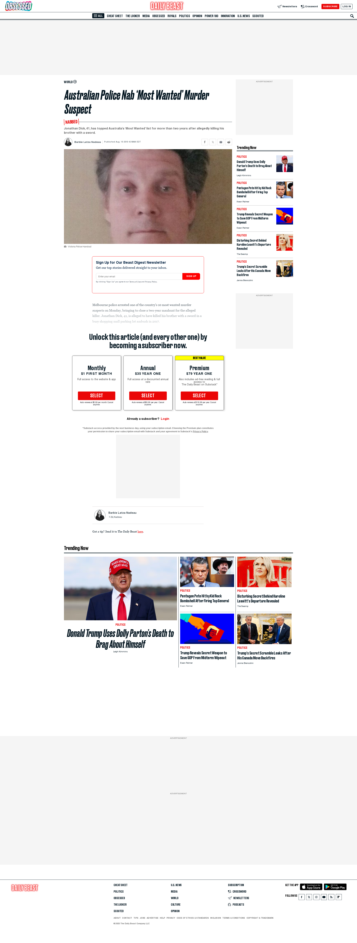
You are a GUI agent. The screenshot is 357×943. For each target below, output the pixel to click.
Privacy (171, 918)
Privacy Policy (151, 282)
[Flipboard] (339, 898)
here (140, 531)
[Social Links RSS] (331, 898)
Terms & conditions (233, 918)
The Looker (133, 16)
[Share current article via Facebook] (205, 142)
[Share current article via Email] (221, 142)
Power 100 (211, 16)
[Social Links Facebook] (302, 898)
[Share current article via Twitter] (213, 142)
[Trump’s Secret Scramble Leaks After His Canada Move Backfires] (284, 276)
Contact (127, 918)
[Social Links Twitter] (309, 898)
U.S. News (243, 16)
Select (96, 395)
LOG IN (346, 6)
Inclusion (215, 918)
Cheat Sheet (115, 16)
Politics (184, 16)
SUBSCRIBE (330, 6)
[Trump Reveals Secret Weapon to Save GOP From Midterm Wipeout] (284, 223)
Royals (172, 16)
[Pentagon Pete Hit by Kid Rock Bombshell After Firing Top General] (284, 197)
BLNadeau (116, 517)
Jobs (142, 918)
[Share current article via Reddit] (229, 142)
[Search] (352, 16)
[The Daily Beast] (167, 6)
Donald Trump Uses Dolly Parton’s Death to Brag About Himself (120, 638)
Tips (136, 918)
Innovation (228, 16)
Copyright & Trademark (260, 918)
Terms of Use (135, 282)
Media (146, 16)
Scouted (258, 16)
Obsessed (158, 16)
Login (165, 419)
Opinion (197, 16)
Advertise (152, 918)
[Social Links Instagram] (316, 898)
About (117, 918)
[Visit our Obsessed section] (30, 6)
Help (162, 918)
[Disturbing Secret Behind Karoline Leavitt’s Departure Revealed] (284, 249)
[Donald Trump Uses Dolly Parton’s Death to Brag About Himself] (284, 171)
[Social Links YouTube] (324, 898)
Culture (176, 904)
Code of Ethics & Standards (193, 918)
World (174, 898)
